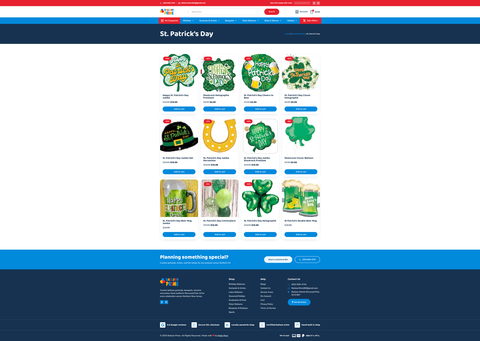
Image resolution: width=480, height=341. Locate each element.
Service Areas (266, 292)
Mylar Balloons (249, 20)
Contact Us (265, 288)
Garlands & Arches (208, 20)
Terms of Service (268, 308)
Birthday (187, 20)
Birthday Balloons (237, 284)
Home (287, 33)
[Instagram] (318, 3)
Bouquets (229, 20)
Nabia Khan (223, 335)
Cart (262, 300)
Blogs (263, 284)
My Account (265, 296)
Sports (232, 312)
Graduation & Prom (237, 300)
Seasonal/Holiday (298, 33)
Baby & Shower (271, 20)
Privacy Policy (266, 304)
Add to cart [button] (179, 109)
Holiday (290, 20)
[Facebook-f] (314, 3)
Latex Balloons (236, 292)
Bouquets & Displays (238, 308)
